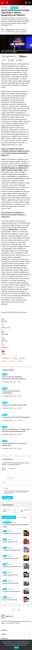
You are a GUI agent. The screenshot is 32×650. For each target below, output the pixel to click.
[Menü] (2, 2)
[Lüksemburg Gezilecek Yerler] (16, 533)
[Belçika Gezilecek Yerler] (16, 574)
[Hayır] (30, 645)
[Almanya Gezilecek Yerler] (16, 558)
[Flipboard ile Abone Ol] (23, 56)
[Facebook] (13, 610)
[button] (26, 2)
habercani (9, 29)
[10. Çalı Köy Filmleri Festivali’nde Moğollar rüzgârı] (16, 524)
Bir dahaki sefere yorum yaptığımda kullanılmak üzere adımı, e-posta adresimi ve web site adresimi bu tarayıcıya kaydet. (17, 492)
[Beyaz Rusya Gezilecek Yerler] (16, 566)
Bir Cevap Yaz (8, 459)
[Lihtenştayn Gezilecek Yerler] (16, 550)
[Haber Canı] (10, 2)
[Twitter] (19, 610)
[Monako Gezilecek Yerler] (16, 583)
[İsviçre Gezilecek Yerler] (16, 541)
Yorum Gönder (7, 497)
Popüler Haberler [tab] (9, 517)
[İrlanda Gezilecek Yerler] (16, 599)
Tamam (16, 647)
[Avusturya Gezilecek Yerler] (16, 591)
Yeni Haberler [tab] (23, 517)
